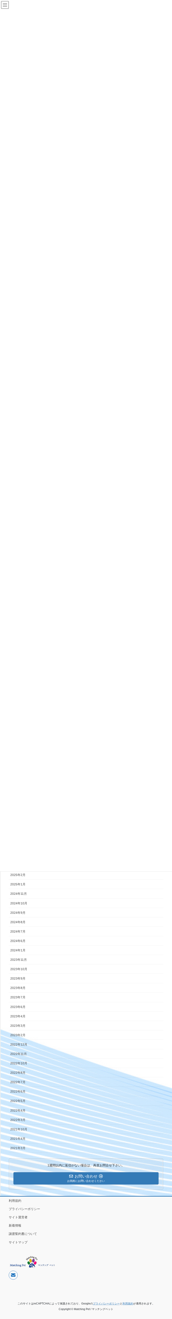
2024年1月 (18, 950)
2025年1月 (18, 884)
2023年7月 (18, 997)
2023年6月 (18, 1007)
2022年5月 (18, 1101)
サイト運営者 (18, 1217)
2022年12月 (18, 1044)
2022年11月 (18, 1054)
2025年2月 (18, 875)
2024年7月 (18, 931)
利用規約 (15, 1200)
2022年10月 (18, 1063)
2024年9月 (18, 912)
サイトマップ (18, 1242)
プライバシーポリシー (24, 1209)
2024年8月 (18, 922)
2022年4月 (18, 1110)
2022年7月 (18, 1082)
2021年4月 (18, 1138)
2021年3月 (18, 1148)
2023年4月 (18, 1016)
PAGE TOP (164, 1275)
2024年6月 (18, 941)
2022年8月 (18, 1072)
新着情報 (15, 1225)
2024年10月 (18, 903)
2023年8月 (18, 988)
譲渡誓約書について (23, 1234)
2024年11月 (18, 893)
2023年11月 (18, 959)
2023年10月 (18, 969)
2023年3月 (18, 1025)
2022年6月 (18, 1091)
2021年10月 (18, 1129)
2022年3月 (18, 1120)
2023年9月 (18, 978)
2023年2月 (18, 1035)
